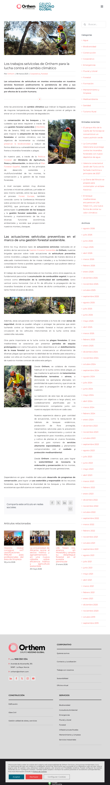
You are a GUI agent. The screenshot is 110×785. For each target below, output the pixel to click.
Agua (85, 40)
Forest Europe (26, 196)
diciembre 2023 (90, 426)
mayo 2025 (88, 321)
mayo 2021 (88, 574)
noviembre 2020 (90, 611)
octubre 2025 (89, 290)
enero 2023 (88, 493)
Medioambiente (90, 99)
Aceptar (16, 777)
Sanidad (87, 105)
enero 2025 (88, 345)
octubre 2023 (89, 438)
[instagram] (27, 678)
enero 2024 (88, 419)
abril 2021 (87, 580)
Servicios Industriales (67, 740)
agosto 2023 (89, 450)
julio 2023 (87, 456)
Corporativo (35, 74)
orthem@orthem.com (20, 672)
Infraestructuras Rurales (68, 730)
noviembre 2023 (90, 432)
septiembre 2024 (91, 370)
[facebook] (16, 678)
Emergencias (89, 65)
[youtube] (33, 678)
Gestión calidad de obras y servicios (23, 721)
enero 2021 (88, 598)
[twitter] (22, 678)
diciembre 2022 (90, 500)
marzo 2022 (88, 524)
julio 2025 (87, 308)
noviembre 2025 (90, 284)
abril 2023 (87, 475)
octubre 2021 (89, 543)
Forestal (44, 74)
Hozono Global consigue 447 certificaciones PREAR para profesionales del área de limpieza (13, 554)
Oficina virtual (62, 685)
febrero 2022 (89, 530)
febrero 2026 (89, 265)
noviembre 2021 (90, 537)
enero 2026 (88, 271)
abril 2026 (87, 253)
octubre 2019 (89, 617)
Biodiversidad (89, 46)
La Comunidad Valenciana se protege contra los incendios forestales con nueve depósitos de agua (93, 150)
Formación (88, 83)
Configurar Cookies (57, 777)
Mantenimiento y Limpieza (70, 735)
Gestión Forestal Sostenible (42, 250)
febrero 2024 (89, 413)
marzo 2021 (88, 586)
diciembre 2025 (90, 278)
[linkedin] (11, 678)
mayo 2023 (88, 469)
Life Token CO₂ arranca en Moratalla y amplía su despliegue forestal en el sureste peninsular (65, 555)
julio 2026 (87, 234)
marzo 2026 (88, 259)
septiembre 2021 (90, 549)
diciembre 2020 (90, 604)
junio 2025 (88, 315)
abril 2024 (87, 401)
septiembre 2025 (91, 296)
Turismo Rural (89, 111)
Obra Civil (12, 712)
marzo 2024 (88, 407)
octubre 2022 (89, 512)
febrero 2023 (89, 487)
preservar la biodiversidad (17, 144)
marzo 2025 (88, 333)
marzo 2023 (88, 481)
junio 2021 (87, 567)
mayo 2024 (88, 395)
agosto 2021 (88, 555)
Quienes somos (63, 653)
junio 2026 (88, 241)
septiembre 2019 (91, 623)
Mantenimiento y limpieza (91, 91)
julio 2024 (87, 382)
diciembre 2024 (90, 352)
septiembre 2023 (91, 444)
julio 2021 (87, 561)
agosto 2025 (89, 302)
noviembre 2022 (90, 506)
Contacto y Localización (66, 662)
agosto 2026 (89, 228)
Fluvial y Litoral (90, 71)
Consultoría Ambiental (68, 710)
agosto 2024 (89, 376)
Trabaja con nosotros (65, 670)
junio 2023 (88, 463)
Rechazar (34, 777)
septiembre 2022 (91, 518)
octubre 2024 (89, 364)
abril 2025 (87, 327)
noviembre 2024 (90, 358)
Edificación (13, 704)
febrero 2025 (89, 339)
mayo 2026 (88, 247)
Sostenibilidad (62, 678)
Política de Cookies (40, 771)
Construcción (89, 53)
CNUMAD (40, 127)
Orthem (10, 74)
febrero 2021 (89, 592)
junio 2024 (88, 389)
